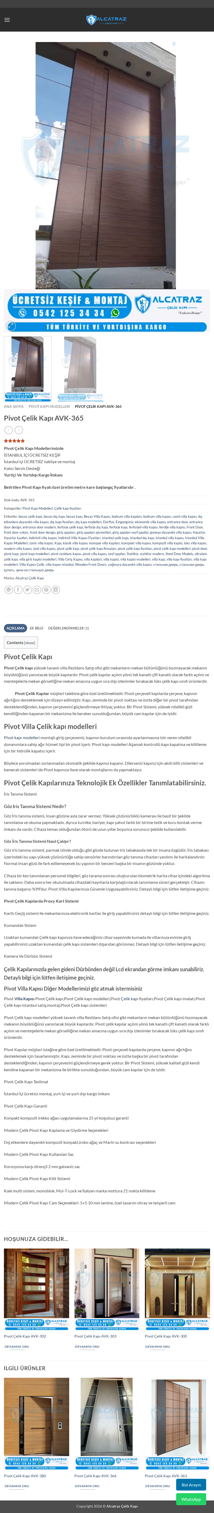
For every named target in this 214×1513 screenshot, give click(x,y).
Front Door (195, 527)
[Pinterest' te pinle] (46, 590)
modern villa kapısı (18, 548)
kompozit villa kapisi (167, 543)
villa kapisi (111, 559)
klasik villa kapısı (75, 543)
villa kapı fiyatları (179, 559)
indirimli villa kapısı (43, 538)
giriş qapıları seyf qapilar (130, 532)
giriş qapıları (66, 532)
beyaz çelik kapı (30, 516)
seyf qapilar (116, 554)
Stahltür (132, 554)
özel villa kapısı (44, 548)
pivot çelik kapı (68, 548)
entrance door (177, 522)
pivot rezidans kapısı (66, 554)
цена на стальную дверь (35, 570)
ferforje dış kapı (96, 527)
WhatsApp (191, 1499)
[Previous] (14, 187)
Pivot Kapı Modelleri (49, 406)
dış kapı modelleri (88, 522)
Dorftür (108, 522)
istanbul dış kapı (142, 538)
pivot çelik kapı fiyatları (135, 548)
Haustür (199, 532)
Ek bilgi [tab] (36, 628)
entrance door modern (39, 527)
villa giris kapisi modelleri (37, 559)
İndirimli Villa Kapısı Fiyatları (79, 538)
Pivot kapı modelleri (22, 737)
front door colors (16, 532)
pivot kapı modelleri (34, 554)
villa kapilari (93, 559)
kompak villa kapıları (104, 543)
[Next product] (8, 430)
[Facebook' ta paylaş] (18, 590)
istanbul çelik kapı (115, 538)
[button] (7, 19)
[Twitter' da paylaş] (27, 590)
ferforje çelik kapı (70, 527)
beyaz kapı (74, 516)
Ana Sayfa (14, 406)
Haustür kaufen (15, 538)
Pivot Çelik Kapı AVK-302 (25, 1336)
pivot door (199, 548)
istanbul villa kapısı (169, 538)
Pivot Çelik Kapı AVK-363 (166, 1476)
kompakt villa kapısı (136, 543)
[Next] (199, 187)
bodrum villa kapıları (127, 516)
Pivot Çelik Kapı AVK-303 (95, 1336)
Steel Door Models (179, 554)
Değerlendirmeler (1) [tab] (68, 628)
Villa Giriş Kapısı (70, 559)
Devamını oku (17, 1346)
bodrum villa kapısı (157, 516)
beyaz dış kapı (54, 516)
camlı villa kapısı (185, 516)
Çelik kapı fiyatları (67, 508)
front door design (42, 532)
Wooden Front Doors (90, 564)
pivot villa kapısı (94, 554)
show (29, 642)
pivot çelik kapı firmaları (98, 548)
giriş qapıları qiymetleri (94, 532)
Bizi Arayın (191, 1484)
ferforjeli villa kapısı (143, 527)
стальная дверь (165, 564)
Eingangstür (124, 522)
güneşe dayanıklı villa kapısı (170, 532)
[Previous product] (19, 430)
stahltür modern (152, 554)
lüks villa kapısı (195, 543)
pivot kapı (11, 554)
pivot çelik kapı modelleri (172, 548)
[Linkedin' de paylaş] (55, 590)
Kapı (58, 543)
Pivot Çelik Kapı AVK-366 (95, 1476)
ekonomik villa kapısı (150, 522)
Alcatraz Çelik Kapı (29, 578)
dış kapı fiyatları (62, 522)
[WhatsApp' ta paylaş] (8, 590)
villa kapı (158, 559)
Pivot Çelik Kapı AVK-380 (25, 1476)
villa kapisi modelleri (135, 559)
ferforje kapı (118, 527)
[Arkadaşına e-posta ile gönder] (37, 590)
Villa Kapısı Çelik (31, 564)
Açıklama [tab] (16, 628)
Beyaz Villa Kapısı (97, 516)
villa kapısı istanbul (60, 564)
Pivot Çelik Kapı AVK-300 (166, 1336)
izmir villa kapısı (41, 543)
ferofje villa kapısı (172, 527)
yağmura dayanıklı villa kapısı (130, 564)
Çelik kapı (129, 998)
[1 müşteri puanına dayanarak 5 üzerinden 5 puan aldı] (107, 441)
